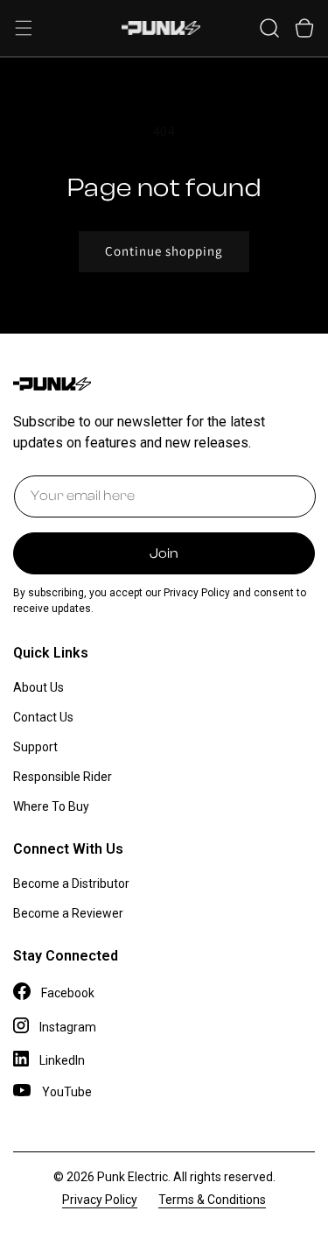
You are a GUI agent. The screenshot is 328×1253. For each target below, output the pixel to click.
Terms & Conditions (212, 1200)
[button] (23, 28)
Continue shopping (164, 251)
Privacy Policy (99, 1200)
